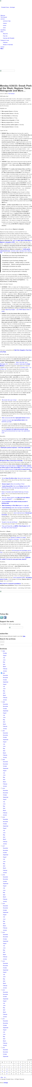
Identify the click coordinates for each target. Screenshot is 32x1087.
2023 (4, 673)
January (5, 671)
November (5, 677)
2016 (4, 875)
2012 (4, 990)
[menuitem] (16, 15)
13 (6, 1069)
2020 (4, 759)
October (5, 653)
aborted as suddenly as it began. (18, 537)
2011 (4, 1019)
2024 (4, 651)
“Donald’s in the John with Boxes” (10, 522)
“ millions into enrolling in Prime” (13, 484)
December (5, 675)
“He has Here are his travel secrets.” (16, 478)
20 (6, 1071)
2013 (4, 961)
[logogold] (12, 7)
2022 (4, 702)
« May (1, 1077)
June (4, 660)
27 (6, 1073)
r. (11, 460)
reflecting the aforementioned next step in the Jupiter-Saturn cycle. (16, 430)
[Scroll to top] (0, 1086)
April (4, 664)
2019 (4, 788)
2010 (4, 1047)
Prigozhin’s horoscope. (13, 539)
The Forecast (11, 93)
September (5, 682)
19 (2, 1071)
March (4, 666)
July (4, 657)
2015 (4, 903)
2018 (4, 817)
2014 (4, 932)
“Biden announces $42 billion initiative (16, 417)
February (5, 668)
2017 (4, 846)
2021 (4, 730)
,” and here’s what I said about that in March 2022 (15, 250)
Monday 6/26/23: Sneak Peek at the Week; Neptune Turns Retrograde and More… (16, 88)
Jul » (5, 1077)
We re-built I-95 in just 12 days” (9, 400)
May (4, 662)
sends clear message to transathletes (15, 507)
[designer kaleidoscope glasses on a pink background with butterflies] (8, 71)
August (4, 655)
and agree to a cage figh (15, 505)
